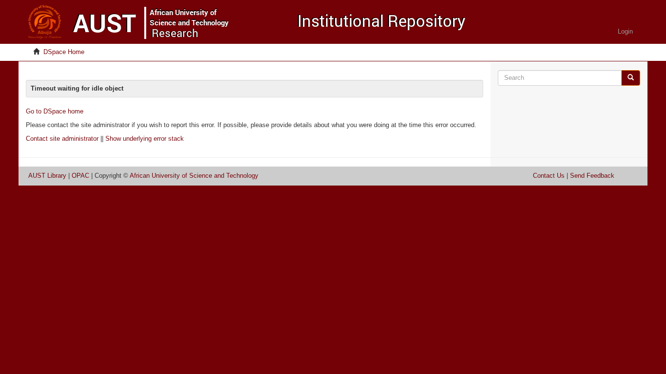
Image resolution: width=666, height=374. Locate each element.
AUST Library (47, 175)
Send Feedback (592, 175)
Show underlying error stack (144, 138)
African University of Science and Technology (194, 175)
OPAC (80, 175)
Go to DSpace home (54, 111)
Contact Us (549, 175)
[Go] (630, 78)
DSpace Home (63, 52)
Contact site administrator (62, 138)
